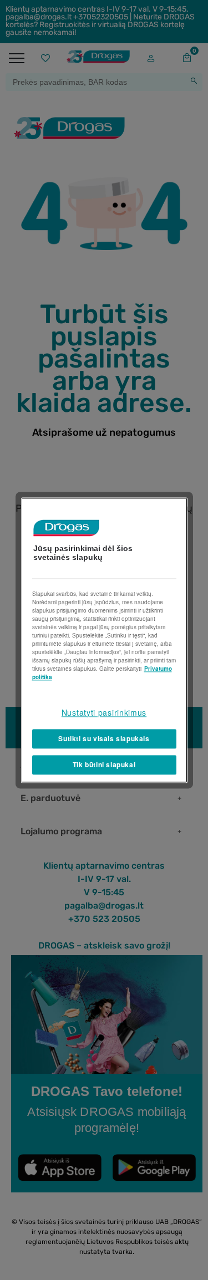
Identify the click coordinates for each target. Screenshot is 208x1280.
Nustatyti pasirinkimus (104, 712)
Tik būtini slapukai (104, 764)
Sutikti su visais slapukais (103, 739)
